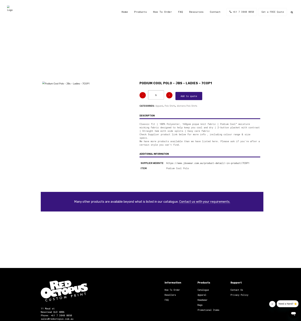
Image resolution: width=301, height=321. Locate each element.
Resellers (170, 294)
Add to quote (189, 96)
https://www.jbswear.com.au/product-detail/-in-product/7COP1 (207, 163)
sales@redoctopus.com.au (57, 318)
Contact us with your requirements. (204, 201)
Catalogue (128, 51)
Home (116, 51)
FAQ (167, 299)
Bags (200, 304)
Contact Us (236, 289)
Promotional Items (208, 309)
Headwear (203, 299)
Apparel (159, 106)
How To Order (172, 289)
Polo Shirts (170, 106)
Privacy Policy (239, 294)
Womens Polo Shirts (187, 106)
